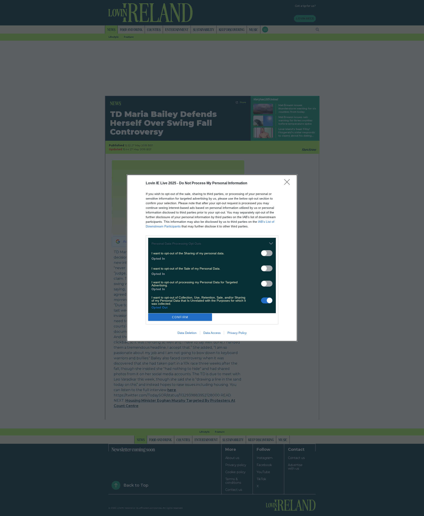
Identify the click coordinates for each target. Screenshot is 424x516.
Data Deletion (187, 333)
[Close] (288, 183)
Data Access (212, 333)
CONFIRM (180, 317)
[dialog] (212, 258)
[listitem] (212, 243)
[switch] (267, 253)
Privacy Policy (237, 333)
